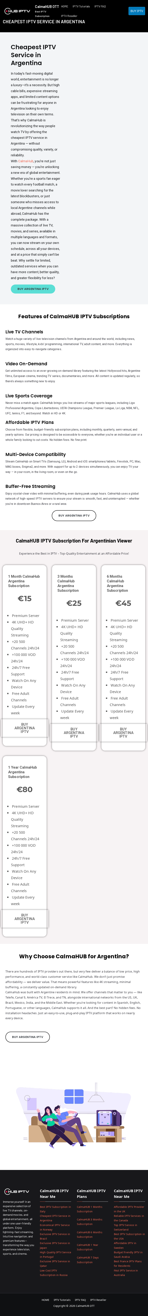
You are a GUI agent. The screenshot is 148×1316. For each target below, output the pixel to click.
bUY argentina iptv (74, 515)
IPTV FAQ (100, 6)
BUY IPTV (136, 11)
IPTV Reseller (69, 15)
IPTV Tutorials (81, 6)
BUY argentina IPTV (24, 728)
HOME (64, 6)
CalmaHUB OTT (47, 6)
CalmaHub (25, 161)
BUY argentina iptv (33, 289)
